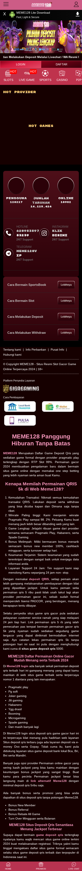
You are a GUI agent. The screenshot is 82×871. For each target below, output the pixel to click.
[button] (73, 866)
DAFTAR (61, 64)
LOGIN (20, 64)
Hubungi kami (12, 354)
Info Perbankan (36, 349)
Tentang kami (12, 349)
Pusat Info (57, 349)
